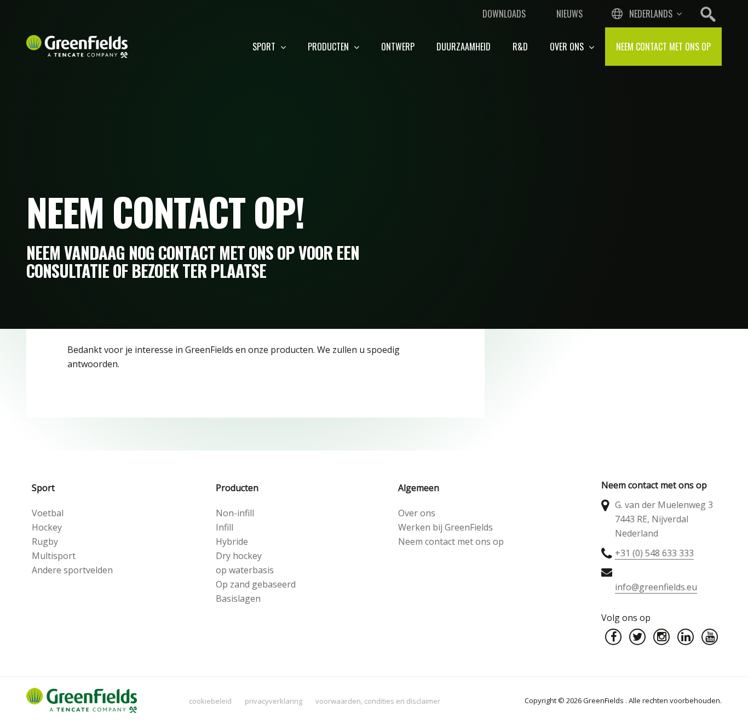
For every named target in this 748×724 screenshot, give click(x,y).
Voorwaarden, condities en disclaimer (377, 701)
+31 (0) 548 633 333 (654, 553)
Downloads (504, 13)
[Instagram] (661, 637)
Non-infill (235, 513)
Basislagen (238, 598)
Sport (265, 46)
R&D (520, 46)
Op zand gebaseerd (256, 584)
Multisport (54, 556)
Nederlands (650, 13)
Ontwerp (398, 46)
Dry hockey (239, 556)
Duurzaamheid (463, 46)
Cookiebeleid (210, 701)
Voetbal (48, 513)
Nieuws (569, 13)
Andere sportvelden (72, 570)
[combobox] (646, 13)
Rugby (45, 541)
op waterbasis (245, 570)
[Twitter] (637, 637)
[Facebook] (613, 637)
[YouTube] (710, 637)
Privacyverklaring (273, 701)
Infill (224, 527)
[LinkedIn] (686, 637)
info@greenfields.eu (656, 587)
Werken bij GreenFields (445, 527)
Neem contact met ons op (663, 46)
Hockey (47, 527)
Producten (329, 46)
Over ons (568, 46)
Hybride (232, 541)
